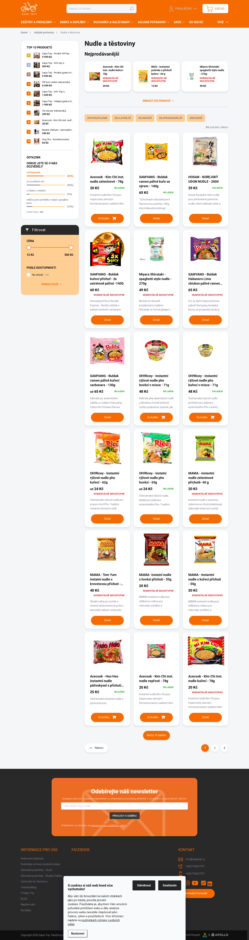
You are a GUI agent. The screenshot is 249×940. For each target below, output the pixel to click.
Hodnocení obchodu (32, 858)
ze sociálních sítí (35, 181)
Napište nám (28, 904)
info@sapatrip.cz (195, 859)
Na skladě (40, 274)
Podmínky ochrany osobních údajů (40, 864)
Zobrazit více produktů (156, 100)
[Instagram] (187, 883)
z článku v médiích (36, 190)
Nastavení (77, 933)
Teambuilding (28, 887)
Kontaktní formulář (196, 893)
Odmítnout (144, 885)
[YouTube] (195, 883)
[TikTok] (203, 883)
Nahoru (99, 747)
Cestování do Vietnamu (34, 881)
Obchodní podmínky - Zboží (36, 870)
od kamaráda (33, 172)
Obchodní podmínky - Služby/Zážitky (42, 875)
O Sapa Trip (27, 893)
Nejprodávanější (170, 117)
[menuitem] (38, 22)
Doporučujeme (97, 117)
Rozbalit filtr (50, 284)
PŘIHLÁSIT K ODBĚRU (124, 815)
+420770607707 (195, 866)
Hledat (131, 8)
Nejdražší (145, 117)
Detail (156, 218)
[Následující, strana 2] (215, 748)
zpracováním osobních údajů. (109, 825)
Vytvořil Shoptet (191, 934)
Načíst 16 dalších (156, 735)
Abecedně (196, 117)
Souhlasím (170, 885)
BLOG (24, 898)
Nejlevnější (123, 117)
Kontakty (26, 910)
